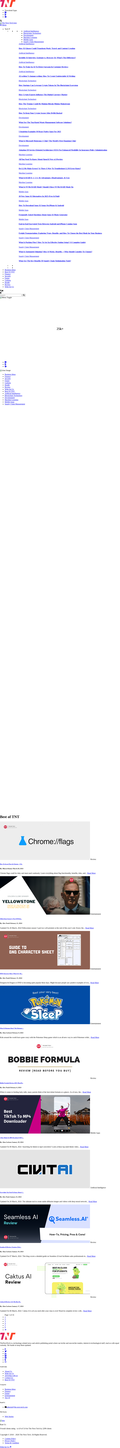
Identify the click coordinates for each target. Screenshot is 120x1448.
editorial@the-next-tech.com (17, 1407)
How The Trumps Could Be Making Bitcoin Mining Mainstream (44, 104)
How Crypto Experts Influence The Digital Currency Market (43, 95)
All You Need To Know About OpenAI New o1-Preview (41, 159)
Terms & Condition (12, 1443)
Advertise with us (11, 1376)
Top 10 (7, 1398)
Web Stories (9, 1417)
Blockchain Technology (32, 33)
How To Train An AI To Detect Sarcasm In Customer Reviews (43, 67)
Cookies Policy (10, 1439)
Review (7, 285)
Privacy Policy (10, 1441)
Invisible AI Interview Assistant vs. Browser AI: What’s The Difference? (47, 58)
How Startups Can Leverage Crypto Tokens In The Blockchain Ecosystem (48, 85)
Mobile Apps (28, 40)
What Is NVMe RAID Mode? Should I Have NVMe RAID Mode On (46, 187)
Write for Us (9, 287)
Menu (4, 25)
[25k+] (60, 358)
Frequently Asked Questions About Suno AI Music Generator (43, 215)
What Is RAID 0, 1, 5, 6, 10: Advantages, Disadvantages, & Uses (44, 178)
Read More (91, 873)
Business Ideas (10, 270)
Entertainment (95, 914)
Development (28, 35)
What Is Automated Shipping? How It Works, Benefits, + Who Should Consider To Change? (55, 252)
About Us (8, 1371)
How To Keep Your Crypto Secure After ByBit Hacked (40, 113)
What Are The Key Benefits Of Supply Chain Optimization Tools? (45, 261)
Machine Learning (30, 37)
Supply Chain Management (33, 42)
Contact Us (9, 1378)
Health (7, 283)
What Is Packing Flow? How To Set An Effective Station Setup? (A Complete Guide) (52, 242)
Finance (8, 274)
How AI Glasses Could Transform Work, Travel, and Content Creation (47, 48)
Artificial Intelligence (31, 31)
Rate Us (3, 1425)
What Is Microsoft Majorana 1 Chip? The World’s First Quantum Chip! (47, 141)
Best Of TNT (10, 272)
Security (8, 276)
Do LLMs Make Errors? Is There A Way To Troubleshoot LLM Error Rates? (50, 169)
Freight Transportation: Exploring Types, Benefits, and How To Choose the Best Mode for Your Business (60, 233)
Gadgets (8, 280)
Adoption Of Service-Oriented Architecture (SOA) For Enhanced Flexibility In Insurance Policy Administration (63, 150)
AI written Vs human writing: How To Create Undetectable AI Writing (47, 76)
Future (7, 278)
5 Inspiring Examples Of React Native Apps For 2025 (40, 132)
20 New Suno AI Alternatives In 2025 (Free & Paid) (39, 196)
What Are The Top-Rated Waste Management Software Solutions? (45, 122)
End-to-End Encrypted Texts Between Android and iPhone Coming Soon (48, 224)
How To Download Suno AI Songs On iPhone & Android (41, 205)
